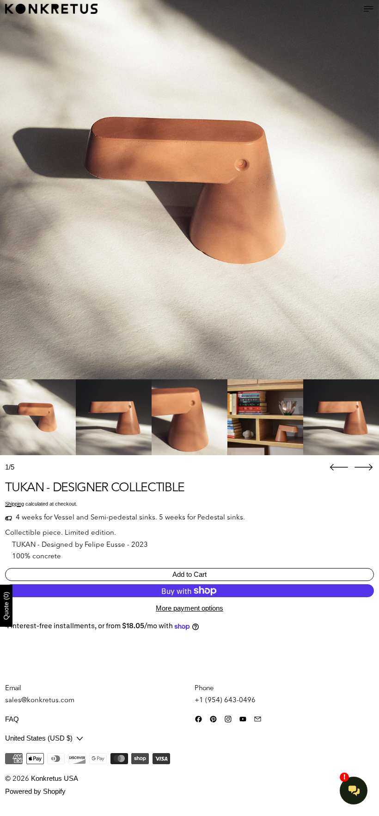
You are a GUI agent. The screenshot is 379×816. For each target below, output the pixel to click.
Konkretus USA (54, 778)
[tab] (38, 417)
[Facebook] (198, 719)
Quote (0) (6, 606)
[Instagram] (228, 719)
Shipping (14, 504)
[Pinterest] (213, 719)
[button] (189, 189)
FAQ (12, 719)
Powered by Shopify (35, 791)
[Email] (258, 719)
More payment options (189, 608)
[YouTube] (243, 719)
